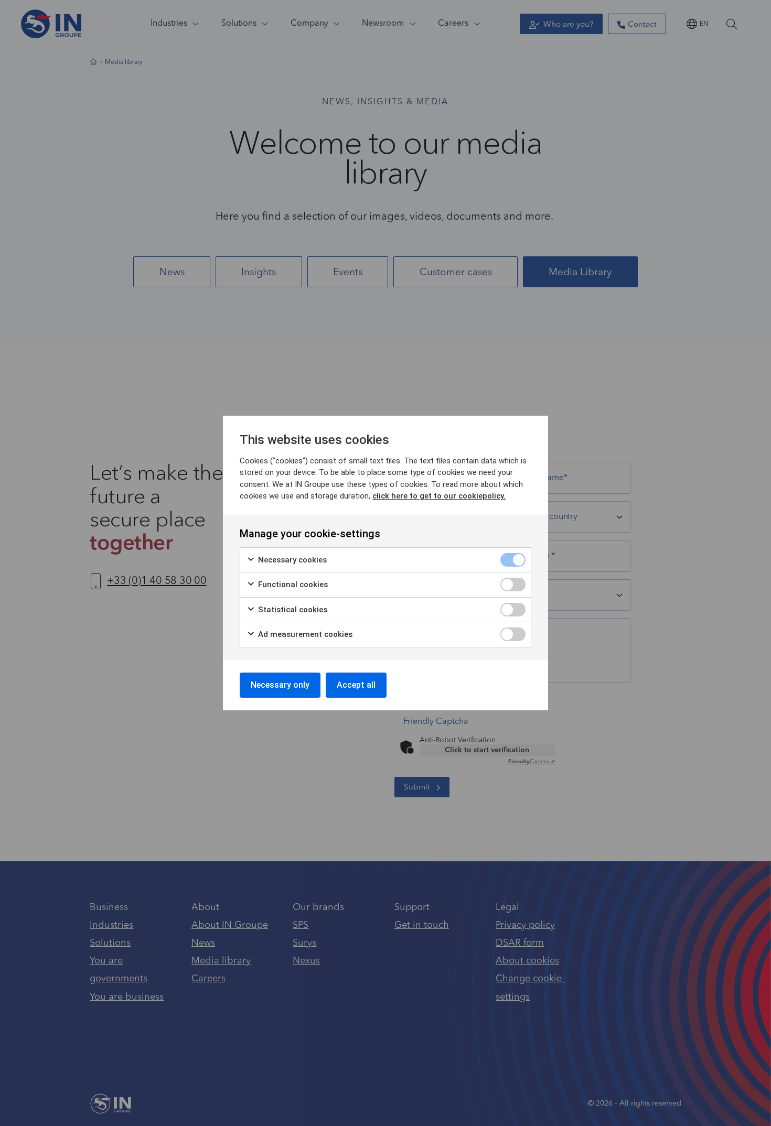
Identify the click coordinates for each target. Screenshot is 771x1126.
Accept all (356, 685)
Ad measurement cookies (304, 634)
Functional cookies (292, 584)
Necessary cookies (291, 560)
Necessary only (280, 685)
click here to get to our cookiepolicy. (439, 496)
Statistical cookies (291, 609)
